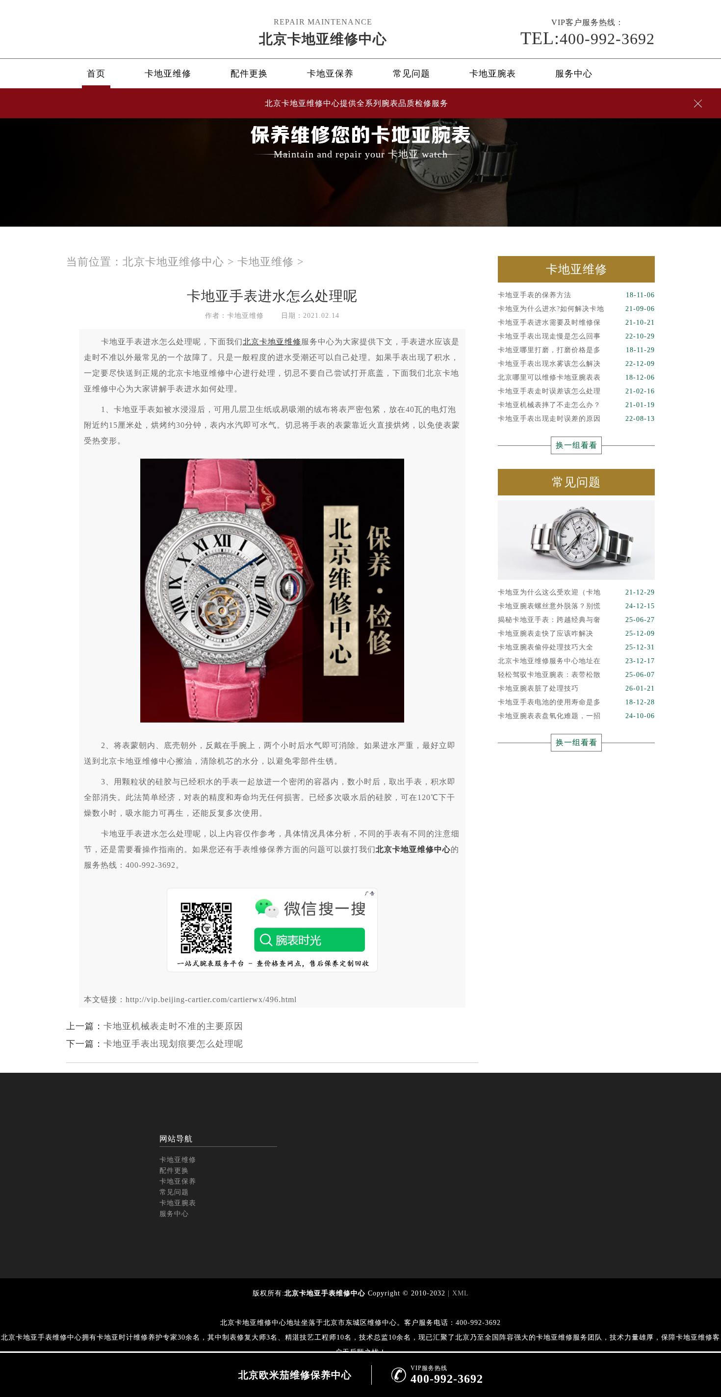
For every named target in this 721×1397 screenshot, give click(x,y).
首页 (96, 73)
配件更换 (249, 73)
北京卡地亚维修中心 (323, 39)
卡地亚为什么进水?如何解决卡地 (576, 308)
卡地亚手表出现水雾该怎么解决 (576, 363)
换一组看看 (576, 445)
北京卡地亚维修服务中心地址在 (576, 661)
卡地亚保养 (330, 73)
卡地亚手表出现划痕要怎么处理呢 (173, 1044)
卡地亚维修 (168, 73)
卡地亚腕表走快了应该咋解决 (576, 633)
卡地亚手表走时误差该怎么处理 (576, 391)
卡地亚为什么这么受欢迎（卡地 (576, 592)
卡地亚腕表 (492, 73)
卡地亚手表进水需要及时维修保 (576, 322)
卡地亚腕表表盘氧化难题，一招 (576, 716)
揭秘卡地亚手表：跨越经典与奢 (576, 619)
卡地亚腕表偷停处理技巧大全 (576, 647)
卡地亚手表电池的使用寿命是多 (576, 702)
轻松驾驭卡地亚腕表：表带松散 (576, 674)
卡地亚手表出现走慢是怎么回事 (576, 336)
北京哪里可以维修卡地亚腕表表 (576, 377)
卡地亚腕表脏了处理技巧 (576, 688)
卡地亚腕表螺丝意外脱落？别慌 (576, 606)
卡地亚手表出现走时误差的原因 (576, 418)
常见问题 (411, 73)
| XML (457, 1293)
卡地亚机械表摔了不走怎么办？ (576, 405)
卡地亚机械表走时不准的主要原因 (173, 1026)
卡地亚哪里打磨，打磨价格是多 (576, 350)
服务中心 (573, 73)
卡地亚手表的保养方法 (576, 295)
